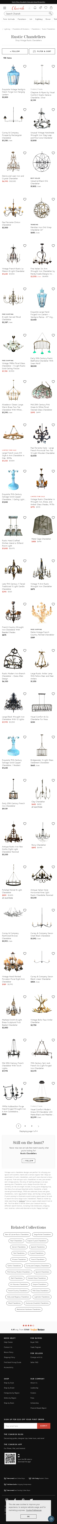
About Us (33, 1383)
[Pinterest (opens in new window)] (23, 1499)
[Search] (50, 13)
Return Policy (8, 1352)
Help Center (8, 1342)
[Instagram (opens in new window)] (6, 1499)
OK (28, 1516)
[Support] (51, 1519)
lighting (22, 1201)
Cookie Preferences (33, 1510)
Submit (43, 1426)
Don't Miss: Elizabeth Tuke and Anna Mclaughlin (28, 2)
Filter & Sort (44, 51)
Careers (33, 1393)
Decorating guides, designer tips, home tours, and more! (24, 1438)
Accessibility (8, 1367)
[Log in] (29, 8)
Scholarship (34, 1403)
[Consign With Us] (40, 8)
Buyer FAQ (34, 1342)
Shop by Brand (9, 1388)
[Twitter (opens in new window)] (31, 1499)
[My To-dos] (35, 8)
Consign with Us (36, 1357)
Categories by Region (11, 1393)
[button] (5, 8)
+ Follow (15, 51)
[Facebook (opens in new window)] (15, 1499)
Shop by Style (9, 1383)
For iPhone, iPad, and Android (14, 1448)
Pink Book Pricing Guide (12, 1362)
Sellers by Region (10, 1398)
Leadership (34, 1388)
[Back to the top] (51, 1510)
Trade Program (35, 1347)
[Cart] (51, 8)
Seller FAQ (34, 1362)
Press (32, 1398)
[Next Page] (38, 1126)
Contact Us (8, 1347)
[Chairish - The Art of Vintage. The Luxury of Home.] (18, 8)
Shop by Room (9, 1403)
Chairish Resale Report (38, 1408)
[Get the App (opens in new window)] (10, 1458)
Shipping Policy (9, 1357)
